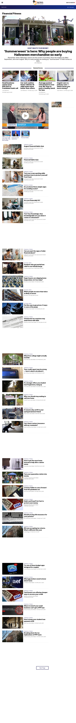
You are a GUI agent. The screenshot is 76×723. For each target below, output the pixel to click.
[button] (6, 136)
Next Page (42, 668)
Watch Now (70, 2)
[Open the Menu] (2, 2)
